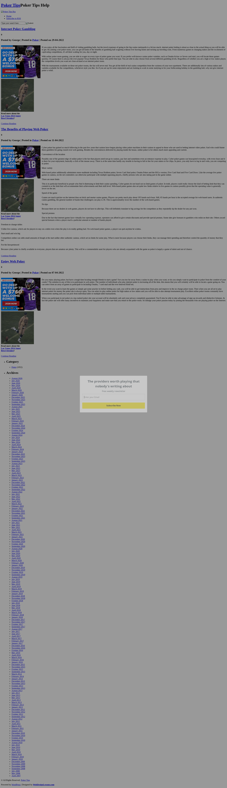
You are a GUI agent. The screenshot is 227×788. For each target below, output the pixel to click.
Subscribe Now (113, 405)
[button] (113, 384)
